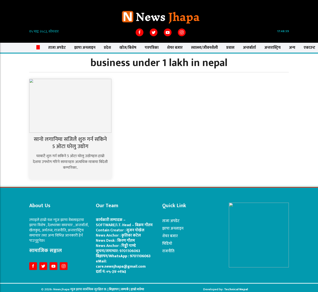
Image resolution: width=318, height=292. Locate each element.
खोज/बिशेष (127, 47)
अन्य (292, 47)
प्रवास (230, 47)
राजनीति (168, 251)
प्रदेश (107, 47)
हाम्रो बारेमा (137, 289)
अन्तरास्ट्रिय (272, 47)
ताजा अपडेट (57, 47)
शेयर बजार (175, 47)
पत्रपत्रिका (152, 47)
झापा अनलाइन (84, 47)
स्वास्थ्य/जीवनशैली (204, 47)
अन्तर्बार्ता (249, 47)
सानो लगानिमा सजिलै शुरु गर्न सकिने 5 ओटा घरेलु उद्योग (70, 143)
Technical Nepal (236, 289)
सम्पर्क (125, 289)
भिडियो (167, 243)
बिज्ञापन (114, 289)
